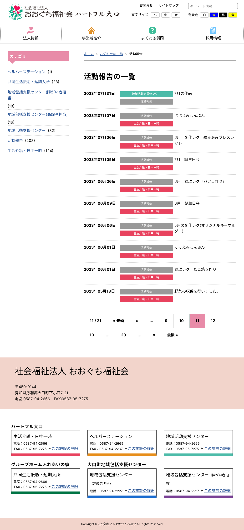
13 (92, 334)
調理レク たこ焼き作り (195, 269)
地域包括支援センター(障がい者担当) (37, 95)
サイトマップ (169, 5)
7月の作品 (183, 93)
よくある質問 (152, 38)
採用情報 (213, 38)
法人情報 (30, 38)
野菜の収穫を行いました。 (197, 291)
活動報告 (15, 140)
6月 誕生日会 (187, 203)
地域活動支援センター (27, 130)
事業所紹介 (91, 38)
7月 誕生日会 (186, 159)
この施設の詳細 (64, 448)
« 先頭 (118, 320)
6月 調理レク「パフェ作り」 (200, 181)
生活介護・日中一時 (25, 150)
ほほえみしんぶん (189, 115)
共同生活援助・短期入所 (29, 81)
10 (181, 320)
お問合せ (146, 5)
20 (123, 334)
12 (213, 320)
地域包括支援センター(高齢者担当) (38, 114)
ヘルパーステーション (27, 71)
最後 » (172, 334)
